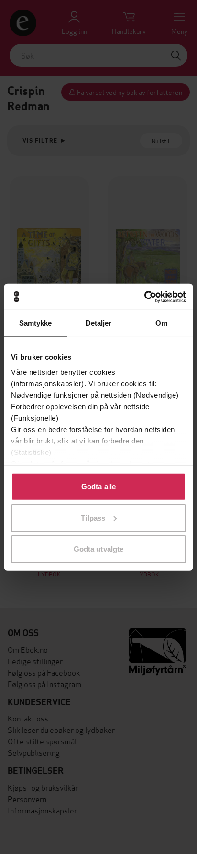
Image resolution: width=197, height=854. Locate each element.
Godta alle (98, 487)
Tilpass (93, 518)
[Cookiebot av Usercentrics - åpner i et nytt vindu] (144, 296)
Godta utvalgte (98, 549)
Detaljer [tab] (99, 323)
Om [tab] (161, 323)
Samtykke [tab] (35, 323)
